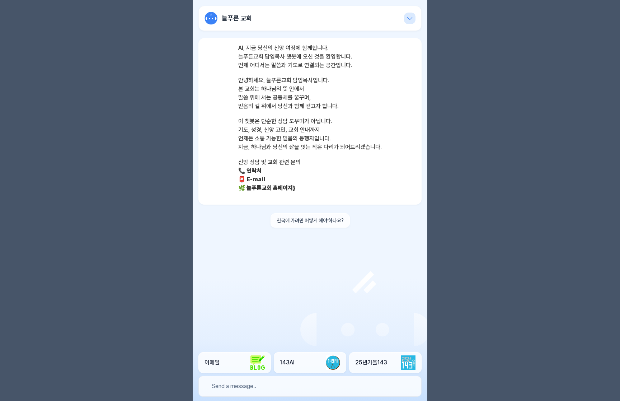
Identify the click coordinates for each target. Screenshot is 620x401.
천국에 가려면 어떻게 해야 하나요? (310, 220)
